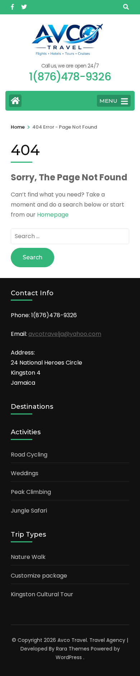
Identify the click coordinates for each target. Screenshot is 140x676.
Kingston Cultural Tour (42, 594)
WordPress (69, 657)
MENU (108, 100)
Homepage (53, 214)
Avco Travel (72, 640)
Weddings (24, 473)
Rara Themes (72, 648)
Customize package (39, 575)
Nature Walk (28, 557)
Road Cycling (29, 454)
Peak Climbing (31, 492)
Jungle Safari (29, 510)
